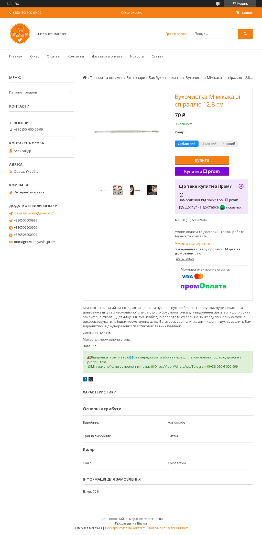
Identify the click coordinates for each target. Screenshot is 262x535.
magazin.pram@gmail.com (34, 213)
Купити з (193, 171)
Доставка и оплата (107, 56)
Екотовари (135, 78)
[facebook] (85, 380)
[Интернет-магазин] (20, 43)
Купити (202, 160)
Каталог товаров (23, 92)
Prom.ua (156, 519)
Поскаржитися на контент (125, 528)
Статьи (157, 56)
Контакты (76, 56)
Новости (137, 56)
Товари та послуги (106, 78)
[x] (91, 380)
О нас (34, 56)
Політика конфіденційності (168, 528)
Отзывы (53, 56)
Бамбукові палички (165, 78)
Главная (16, 56)
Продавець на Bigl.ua (131, 523)
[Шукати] (245, 34)
